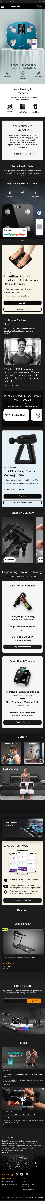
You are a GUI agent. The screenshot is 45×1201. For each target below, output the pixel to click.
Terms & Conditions (28, 1190)
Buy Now (22, 303)
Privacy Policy (26, 1181)
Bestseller (9, 560)
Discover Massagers (22, 154)
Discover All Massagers (22, 503)
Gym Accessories (7, 1187)
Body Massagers (7, 1181)
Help (39, 6)
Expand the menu (2, 7)
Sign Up (34, 1001)
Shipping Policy (27, 1187)
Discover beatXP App (22, 900)
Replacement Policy (28, 1184)
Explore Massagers (22, 647)
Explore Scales (22, 722)
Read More (5, 1152)
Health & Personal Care (9, 1184)
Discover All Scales (22, 309)
